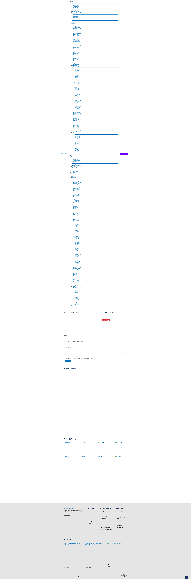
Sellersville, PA (77, 227)
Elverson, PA (75, 125)
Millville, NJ (75, 36)
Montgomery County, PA (77, 113)
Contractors (73, 18)
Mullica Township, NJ (76, 41)
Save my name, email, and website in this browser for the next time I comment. (79, 358)
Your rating (67, 345)
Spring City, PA (75, 115)
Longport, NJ (75, 53)
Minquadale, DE (77, 149)
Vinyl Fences (73, 8)
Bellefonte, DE (77, 150)
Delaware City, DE (77, 136)
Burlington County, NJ (76, 26)
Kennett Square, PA (76, 276)
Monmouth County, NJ (77, 33)
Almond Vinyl (74, 13)
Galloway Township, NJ (77, 197)
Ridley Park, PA (77, 107)
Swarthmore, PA (76, 82)
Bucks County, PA (76, 66)
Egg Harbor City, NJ (76, 63)
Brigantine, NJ (75, 59)
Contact (72, 151)
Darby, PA (76, 102)
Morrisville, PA (77, 76)
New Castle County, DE (77, 133)
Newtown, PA (77, 78)
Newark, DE (76, 138)
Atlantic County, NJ (76, 24)
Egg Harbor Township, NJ (77, 45)
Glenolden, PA (77, 84)
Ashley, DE (76, 148)
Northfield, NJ (75, 51)
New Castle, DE (77, 137)
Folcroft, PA (76, 257)
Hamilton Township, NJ (77, 42)
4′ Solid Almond (75, 15)
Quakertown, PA (77, 233)
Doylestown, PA (77, 81)
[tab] (66, 335)
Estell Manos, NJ (76, 64)
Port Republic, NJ (76, 48)
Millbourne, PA (77, 251)
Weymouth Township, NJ (77, 40)
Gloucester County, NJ (77, 30)
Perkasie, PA (77, 75)
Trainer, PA (76, 96)
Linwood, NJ (75, 54)
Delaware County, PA (76, 112)
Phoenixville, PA (76, 119)
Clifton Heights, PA (78, 100)
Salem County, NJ (76, 35)
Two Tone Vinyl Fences (76, 11)
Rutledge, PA (77, 95)
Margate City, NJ (76, 52)
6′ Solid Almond (75, 17)
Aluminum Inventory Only (70, 312)
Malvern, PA (75, 118)
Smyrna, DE (77, 142)
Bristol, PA (76, 72)
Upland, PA (76, 90)
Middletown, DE (77, 139)
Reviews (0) (66, 335)
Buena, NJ (75, 60)
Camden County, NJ (76, 27)
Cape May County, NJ (77, 28)
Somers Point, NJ (76, 47)
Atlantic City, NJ (76, 58)
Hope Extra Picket (76, 7)
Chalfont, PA (77, 71)
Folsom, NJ (75, 57)
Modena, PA (75, 282)
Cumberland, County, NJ (77, 29)
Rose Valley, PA (77, 94)
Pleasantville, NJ (76, 203)
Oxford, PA (75, 120)
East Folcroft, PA (77, 88)
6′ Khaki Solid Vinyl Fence (76, 12)
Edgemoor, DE (77, 145)
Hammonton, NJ (76, 209)
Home (72, 1)
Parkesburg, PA (76, 121)
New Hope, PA (77, 70)
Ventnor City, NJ (76, 46)
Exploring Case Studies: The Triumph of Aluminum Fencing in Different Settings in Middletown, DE (95, 565)
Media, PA (76, 105)
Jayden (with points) (76, 6)
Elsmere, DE (77, 135)
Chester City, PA (77, 99)
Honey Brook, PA (76, 124)
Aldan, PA (76, 87)
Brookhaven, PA (77, 93)
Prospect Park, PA (78, 106)
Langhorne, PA (77, 77)
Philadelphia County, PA (77, 114)
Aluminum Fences (74, 2)
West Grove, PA (76, 131)
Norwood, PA (77, 83)
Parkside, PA (77, 245)
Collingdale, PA (77, 101)
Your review (68, 347)
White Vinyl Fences (75, 10)
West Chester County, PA (77, 130)
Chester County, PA (76, 111)
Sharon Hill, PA (77, 108)
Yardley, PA (76, 69)
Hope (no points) (76, 5)
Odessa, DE (77, 141)
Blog (73, 21)
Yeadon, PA (76, 109)
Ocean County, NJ (76, 34)
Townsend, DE (77, 143)
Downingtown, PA (76, 127)
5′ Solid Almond (75, 16)
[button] (94, 154)
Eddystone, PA (77, 89)
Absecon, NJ (75, 39)
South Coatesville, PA (76, 126)
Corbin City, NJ (75, 61)
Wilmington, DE (77, 144)
